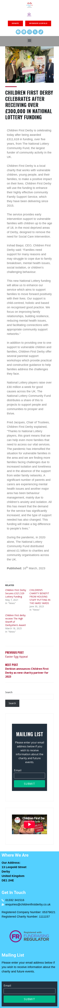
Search (8, 692)
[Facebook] (18, 32)
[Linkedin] (23, 32)
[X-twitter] (35, 32)
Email (17, 770)
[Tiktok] (40, 32)
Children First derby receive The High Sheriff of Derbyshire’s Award (15, 620)
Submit (29, 784)
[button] (29, 40)
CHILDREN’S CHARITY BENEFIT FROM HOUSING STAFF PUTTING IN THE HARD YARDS (40, 596)
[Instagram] (29, 32)
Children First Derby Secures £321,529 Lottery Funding (15, 593)
